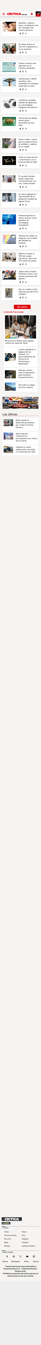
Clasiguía (25, 1239)
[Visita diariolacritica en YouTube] (27, 1256)
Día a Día (7, 1239)
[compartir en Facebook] (23, 34)
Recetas (7, 1246)
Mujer (6, 1242)
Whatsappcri (15, 1261)
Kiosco (24, 1232)
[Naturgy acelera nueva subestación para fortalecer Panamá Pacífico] (10, 374)
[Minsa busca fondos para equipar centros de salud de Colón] (20, 327)
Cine (23, 1235)
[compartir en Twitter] (26, 34)
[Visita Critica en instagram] (34, 1256)
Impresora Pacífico (28, 1246)
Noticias (5, 1261)
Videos (26, 1261)
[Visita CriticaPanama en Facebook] (7, 1256)
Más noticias (22, 307)
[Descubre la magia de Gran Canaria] (10, 386)
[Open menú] (3, 14)
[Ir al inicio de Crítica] (17, 14)
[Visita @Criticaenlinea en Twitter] (14, 1256)
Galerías (36, 1261)
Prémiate (25, 1242)
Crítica (6, 1232)
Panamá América (10, 1235)
